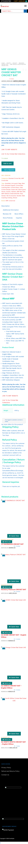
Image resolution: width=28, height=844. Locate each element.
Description (5, 206)
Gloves (3, 191)
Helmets (13, 191)
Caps (21, 187)
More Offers (19, 214)
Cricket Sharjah (6, 189)
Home (3, 63)
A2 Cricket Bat (5, 630)
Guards (8, 191)
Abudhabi (8, 183)
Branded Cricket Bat (15, 178)
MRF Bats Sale (21, 191)
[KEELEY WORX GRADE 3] (23, 69)
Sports (9, 63)
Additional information (11, 210)
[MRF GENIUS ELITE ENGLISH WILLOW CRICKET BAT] (26, 69)
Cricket (15, 63)
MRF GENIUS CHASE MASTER (10, 193)
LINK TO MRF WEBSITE (9, 149)
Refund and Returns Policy (10, 771)
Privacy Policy (6, 767)
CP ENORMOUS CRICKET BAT (12, 544)
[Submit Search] (25, 11)
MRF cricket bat (10, 200)
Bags (19, 183)
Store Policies (8, 218)
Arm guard (14, 183)
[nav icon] (25, 6)
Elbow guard (22, 189)
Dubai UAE (14, 189)
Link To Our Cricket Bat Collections (13, 154)
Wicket (15, 197)
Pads (21, 193)
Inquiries (19, 218)
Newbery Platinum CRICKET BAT (13, 589)
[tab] (5, 206)
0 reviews (11, 78)
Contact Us (5, 775)
